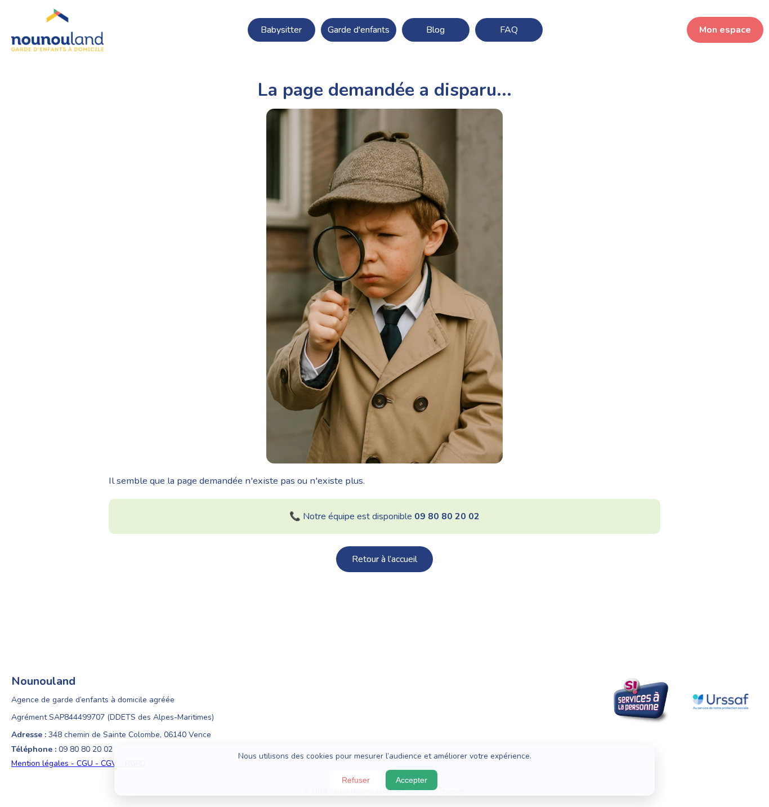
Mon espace (725, 30)
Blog (435, 30)
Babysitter (281, 30)
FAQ (509, 30)
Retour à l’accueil (384, 559)
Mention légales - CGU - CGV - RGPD (78, 763)
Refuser (356, 779)
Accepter (411, 779)
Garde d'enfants (359, 30)
